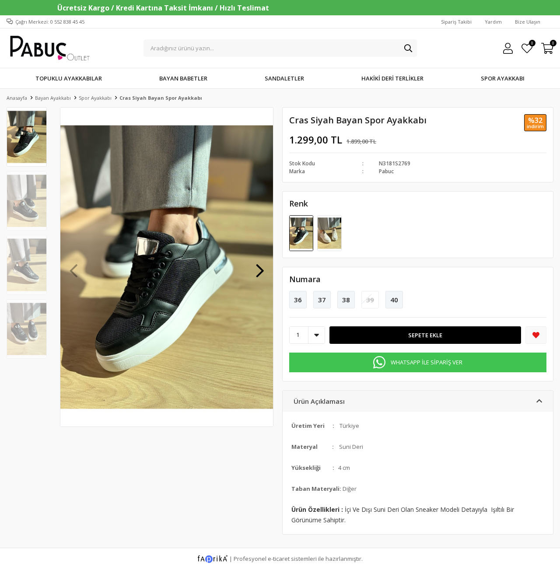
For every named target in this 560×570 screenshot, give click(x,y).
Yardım (493, 21)
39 (370, 299)
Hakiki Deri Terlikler (392, 78)
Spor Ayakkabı (503, 78)
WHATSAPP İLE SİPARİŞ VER (426, 362)
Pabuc (386, 171)
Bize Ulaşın (527, 21)
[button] (260, 266)
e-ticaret (279, 558)
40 (394, 299)
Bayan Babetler (183, 78)
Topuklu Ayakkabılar (68, 78)
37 (322, 299)
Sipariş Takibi (456, 21)
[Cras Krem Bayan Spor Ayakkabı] (329, 232)
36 (298, 299)
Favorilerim (531, 44)
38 (346, 299)
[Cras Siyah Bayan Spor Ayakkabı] (302, 232)
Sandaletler (284, 78)
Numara (305, 279)
